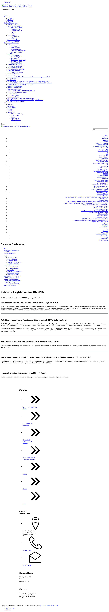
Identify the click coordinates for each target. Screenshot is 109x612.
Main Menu (7, 2)
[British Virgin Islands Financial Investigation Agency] (17, 5)
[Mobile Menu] (107, 131)
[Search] (1, 123)
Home (5, 248)
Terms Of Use (54, 605)
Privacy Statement (45, 605)
